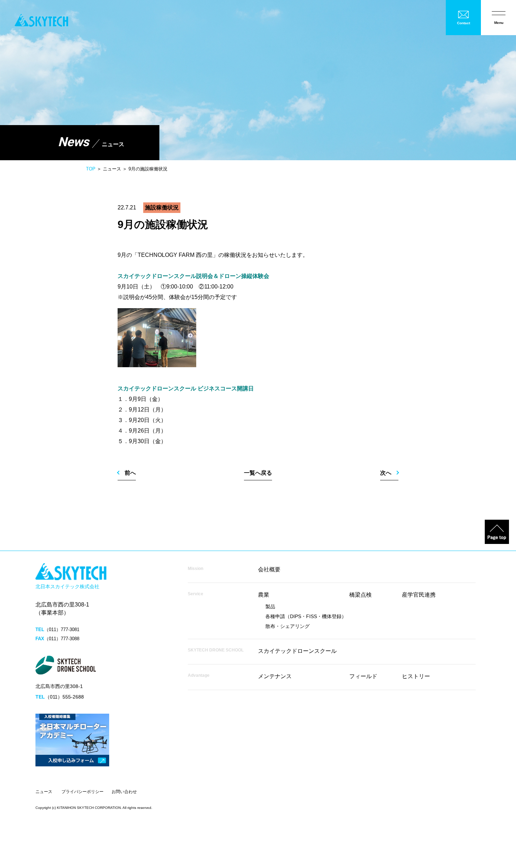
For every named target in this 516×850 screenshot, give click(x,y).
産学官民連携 (419, 595)
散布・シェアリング (287, 626)
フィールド (363, 676)
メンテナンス (275, 676)
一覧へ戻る (258, 473)
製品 (270, 606)
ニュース (43, 791)
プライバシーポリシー (82, 791)
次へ (385, 473)
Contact (463, 23)
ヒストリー (416, 676)
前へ (130, 473)
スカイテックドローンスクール (297, 651)
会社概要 (269, 569)
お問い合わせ (124, 791)
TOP (90, 168)
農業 (263, 595)
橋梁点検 (360, 595)
